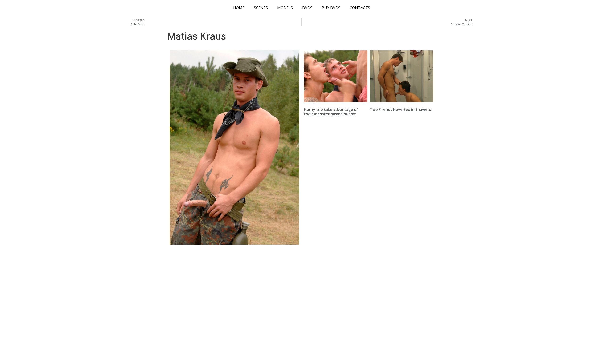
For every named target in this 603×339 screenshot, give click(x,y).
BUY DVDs (331, 7)
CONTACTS (360, 7)
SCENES (261, 7)
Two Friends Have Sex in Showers (400, 109)
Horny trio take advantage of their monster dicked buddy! (331, 112)
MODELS (285, 7)
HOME (238, 7)
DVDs (307, 7)
